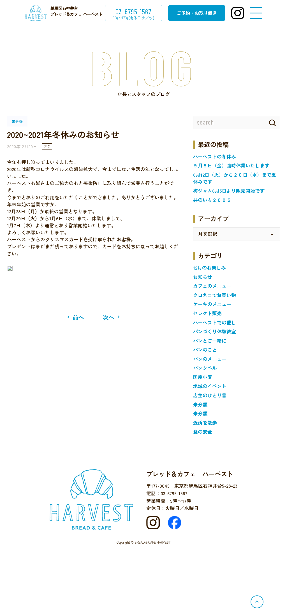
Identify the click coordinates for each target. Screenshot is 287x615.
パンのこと (205, 349)
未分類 (200, 404)
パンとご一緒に (209, 340)
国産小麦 (202, 377)
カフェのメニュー (212, 285)
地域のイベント (209, 386)
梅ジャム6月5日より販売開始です (229, 190)
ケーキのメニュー (212, 304)
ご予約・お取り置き (197, 13)
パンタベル (205, 367)
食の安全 (202, 431)
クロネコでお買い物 (214, 295)
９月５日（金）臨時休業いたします (231, 165)
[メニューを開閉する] (256, 13)
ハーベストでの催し (214, 322)
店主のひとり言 (209, 395)
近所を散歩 (205, 422)
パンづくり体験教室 (214, 331)
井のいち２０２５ (212, 200)
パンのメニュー (209, 359)
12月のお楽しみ (209, 267)
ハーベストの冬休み (214, 156)
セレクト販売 (207, 313)
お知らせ (202, 276)
